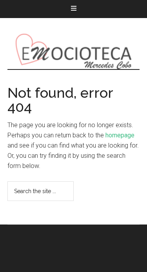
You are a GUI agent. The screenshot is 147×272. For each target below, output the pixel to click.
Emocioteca (73, 51)
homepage (119, 135)
